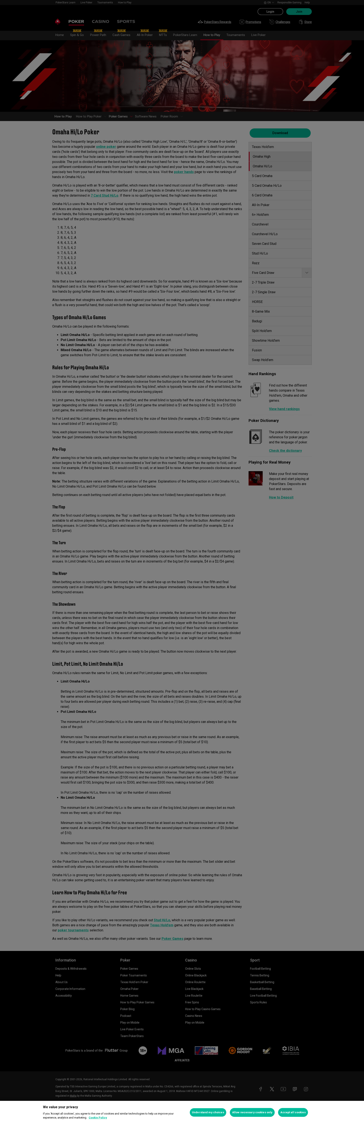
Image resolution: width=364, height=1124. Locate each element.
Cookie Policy (98, 1117)
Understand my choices (208, 1112)
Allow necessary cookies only (252, 1112)
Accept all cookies (292, 1112)
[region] (182, 1112)
